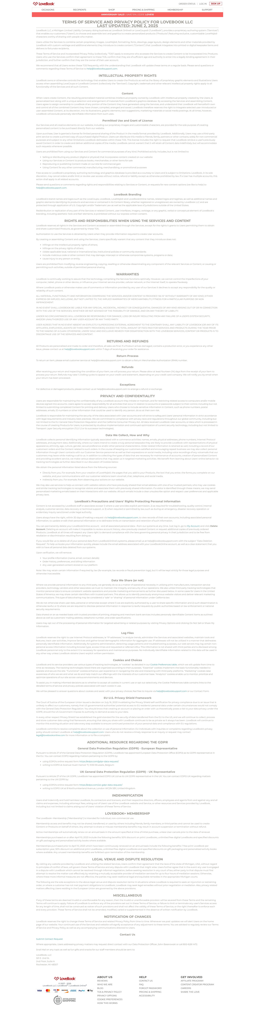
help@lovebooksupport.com (102, 68)
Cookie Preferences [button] (109, 999)
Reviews (102, 980)
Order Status (187, 3)
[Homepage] (44, 3)
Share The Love (190, 992)
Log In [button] (203, 3)
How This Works (107, 1003)
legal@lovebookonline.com (50, 735)
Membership (175, 10)
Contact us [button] (146, 980)
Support (207, 10)
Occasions (48, 10)
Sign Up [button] (215, 3)
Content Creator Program (197, 984)
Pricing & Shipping (143, 10)
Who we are (104, 984)
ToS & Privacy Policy (109, 992)
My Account (193, 526)
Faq (141, 984)
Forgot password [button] (150, 988)
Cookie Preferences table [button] (163, 664)
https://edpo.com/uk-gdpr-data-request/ (100, 785)
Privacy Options (107, 995)
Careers (186, 988)
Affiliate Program (192, 980)
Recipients (79, 10)
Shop (112, 10)
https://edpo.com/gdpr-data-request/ (99, 761)
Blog (100, 988)
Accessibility (147, 995)
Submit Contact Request (49, 939)
